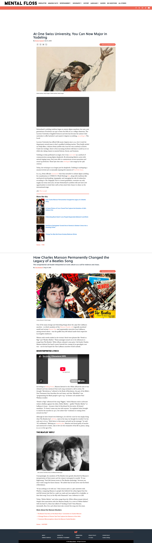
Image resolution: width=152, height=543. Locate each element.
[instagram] (142, 7)
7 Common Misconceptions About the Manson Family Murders (56, 519)
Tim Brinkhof (39, 267)
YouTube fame (78, 170)
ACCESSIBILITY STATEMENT (63, 537)
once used (72, 155)
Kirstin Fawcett (39, 41)
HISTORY (86, 3)
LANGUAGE (94, 3)
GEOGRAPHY (77, 3)
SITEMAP (78, 537)
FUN (43, 245)
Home (38, 245)
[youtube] (149, 7)
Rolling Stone (49, 387)
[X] (139, 7)
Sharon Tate (53, 329)
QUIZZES (103, 3)
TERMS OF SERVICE (46, 537)
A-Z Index (91, 537)
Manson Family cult (66, 327)
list (69, 176)
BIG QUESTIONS (112, 3)
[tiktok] (145, 7)
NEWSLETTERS (79, 535)
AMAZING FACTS (53, 3)
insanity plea (60, 423)
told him (54, 419)
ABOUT (43, 535)
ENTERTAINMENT (65, 3)
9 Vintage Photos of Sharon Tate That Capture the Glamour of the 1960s (59, 516)
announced (55, 174)
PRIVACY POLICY (92, 535)
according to (82, 136)
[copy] (46, 44)
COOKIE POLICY (106, 535)
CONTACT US (60, 535)
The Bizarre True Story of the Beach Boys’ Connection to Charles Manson (59, 514)
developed (66, 161)
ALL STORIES (122, 3)
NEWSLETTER (42, 3)
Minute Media (73, 541)
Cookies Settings (106, 537)
